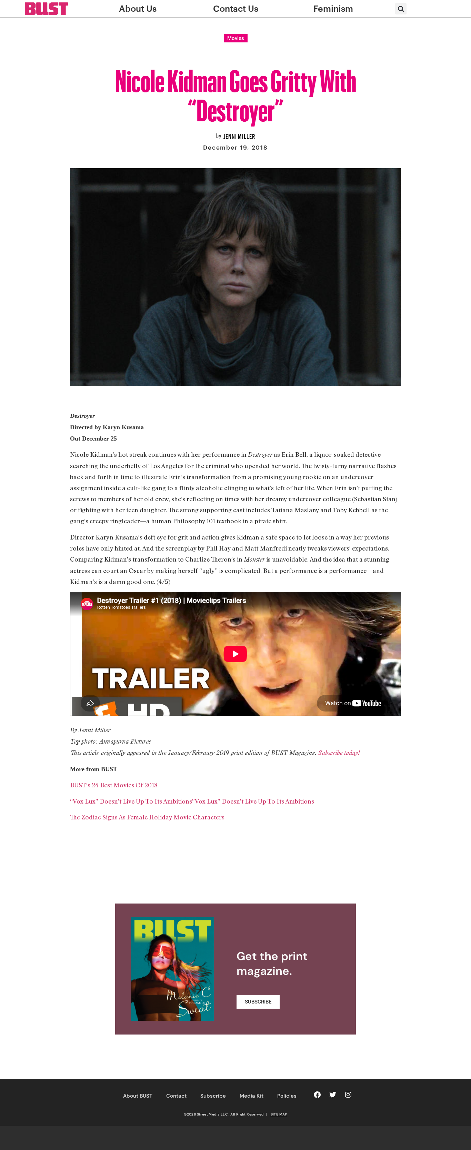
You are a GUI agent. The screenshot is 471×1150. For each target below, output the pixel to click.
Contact (176, 1095)
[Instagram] (348, 1095)
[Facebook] (317, 1095)
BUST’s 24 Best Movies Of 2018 (114, 785)
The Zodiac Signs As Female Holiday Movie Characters (147, 817)
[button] (401, 8)
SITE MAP (279, 1114)
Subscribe (213, 1095)
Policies (287, 1095)
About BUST (137, 1095)
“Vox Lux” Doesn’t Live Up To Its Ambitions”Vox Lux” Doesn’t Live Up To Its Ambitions (192, 801)
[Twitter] (333, 1095)
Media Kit (251, 1095)
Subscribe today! (339, 752)
